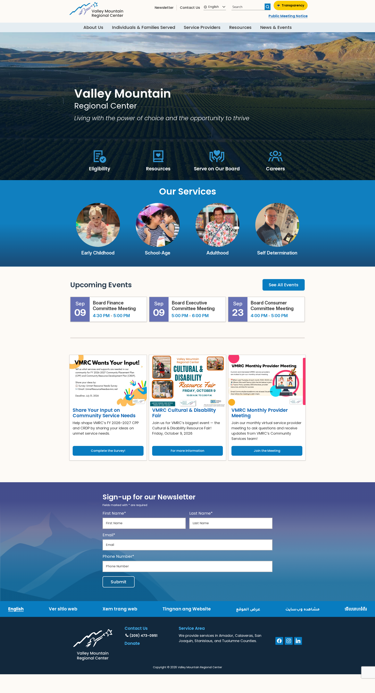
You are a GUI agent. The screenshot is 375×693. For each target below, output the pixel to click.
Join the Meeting (267, 450)
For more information (187, 450)
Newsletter (164, 7)
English (16, 609)
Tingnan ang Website (186, 609)
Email (109, 535)
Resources (240, 27)
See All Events (283, 285)
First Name (114, 513)
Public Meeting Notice (288, 15)
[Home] (96, 9)
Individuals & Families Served (143, 27)
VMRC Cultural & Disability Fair (184, 413)
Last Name (201, 513)
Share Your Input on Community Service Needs (104, 413)
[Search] (268, 7)
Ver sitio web (63, 609)
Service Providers (202, 27)
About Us (93, 27)
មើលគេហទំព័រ (356, 609)
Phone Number (118, 556)
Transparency (293, 5)
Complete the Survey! (108, 450)
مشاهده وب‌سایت (302, 609)
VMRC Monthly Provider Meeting (259, 413)
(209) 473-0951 (143, 635)
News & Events (276, 27)
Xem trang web (120, 609)
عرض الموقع (248, 609)
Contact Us (190, 7)
